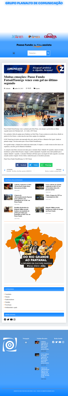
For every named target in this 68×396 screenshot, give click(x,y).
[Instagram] (63, 342)
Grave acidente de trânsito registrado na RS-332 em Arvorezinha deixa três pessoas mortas (53, 187)
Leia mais (16, 190)
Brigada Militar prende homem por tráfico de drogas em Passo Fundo (54, 209)
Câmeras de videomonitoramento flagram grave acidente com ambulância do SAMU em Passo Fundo (23, 198)
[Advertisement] (34, 18)
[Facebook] (53, 342)
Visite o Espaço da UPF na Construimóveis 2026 (54, 196)
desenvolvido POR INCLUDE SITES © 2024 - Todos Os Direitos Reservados (34, 391)
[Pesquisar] (48, 53)
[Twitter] (56, 342)
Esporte (37, 88)
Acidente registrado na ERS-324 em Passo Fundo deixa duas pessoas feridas (23, 186)
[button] (13, 53)
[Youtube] (60, 342)
